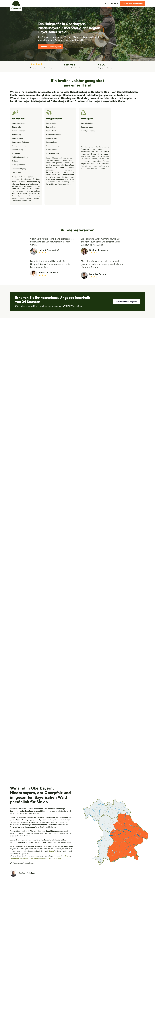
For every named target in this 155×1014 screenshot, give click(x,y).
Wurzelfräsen (18, 98)
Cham (71, 100)
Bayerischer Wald (113, 100)
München (57, 858)
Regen (27, 100)
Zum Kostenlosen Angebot (133, 3)
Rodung (55, 94)
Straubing (59, 100)
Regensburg (45, 858)
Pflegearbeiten (71, 94)
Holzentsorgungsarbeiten (101, 94)
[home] (16, 6)
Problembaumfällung (30, 94)
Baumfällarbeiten (127, 91)
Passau (81, 100)
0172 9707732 (72, 306)
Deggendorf (43, 100)
